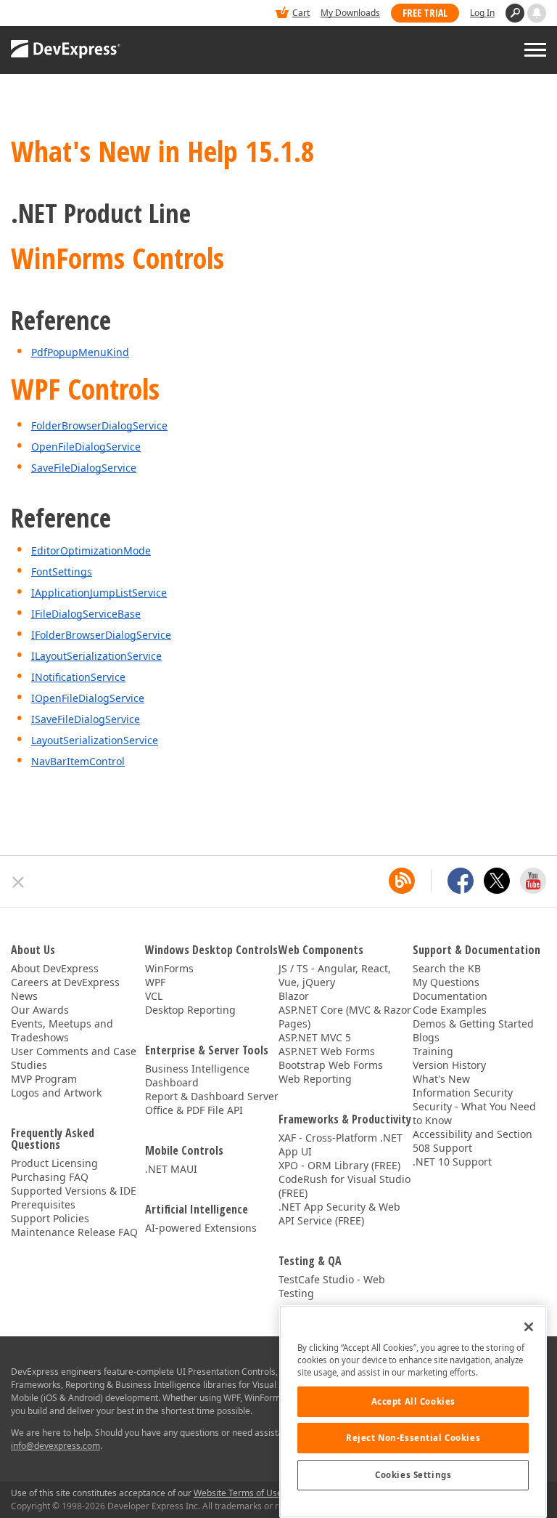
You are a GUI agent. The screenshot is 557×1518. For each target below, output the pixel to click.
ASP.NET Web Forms (326, 1051)
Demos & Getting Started (473, 1023)
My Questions (446, 982)
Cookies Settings (413, 1474)
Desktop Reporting (190, 1010)
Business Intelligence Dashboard (197, 1075)
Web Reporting (315, 1079)
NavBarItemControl (78, 761)
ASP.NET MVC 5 (314, 1037)
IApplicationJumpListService (99, 592)
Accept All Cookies (413, 1401)
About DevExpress (55, 968)
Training (433, 1051)
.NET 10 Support (452, 1161)
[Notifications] (536, 13)
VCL (153, 996)
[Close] (529, 1327)
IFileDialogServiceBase (86, 614)
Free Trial (425, 13)
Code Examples (450, 1010)
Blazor (293, 996)
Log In (482, 13)
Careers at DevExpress (65, 982)
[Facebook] (460, 881)
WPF (155, 982)
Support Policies (50, 1218)
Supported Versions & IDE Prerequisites (73, 1197)
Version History (449, 1065)
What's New (441, 1079)
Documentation (450, 996)
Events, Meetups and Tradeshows (62, 1030)
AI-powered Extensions (201, 1228)
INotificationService (78, 677)
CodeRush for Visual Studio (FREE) (344, 1186)
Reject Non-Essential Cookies (413, 1437)
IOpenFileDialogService (87, 698)
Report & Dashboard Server (211, 1096)
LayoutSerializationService (94, 740)
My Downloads (350, 13)
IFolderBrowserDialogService (101, 635)
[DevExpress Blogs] (402, 881)
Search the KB (447, 968)
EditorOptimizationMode (91, 550)
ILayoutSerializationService (96, 656)
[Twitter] (497, 881)
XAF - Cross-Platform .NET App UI (340, 1144)
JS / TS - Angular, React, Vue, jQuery (334, 975)
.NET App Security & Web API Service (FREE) (339, 1213)
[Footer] (18, 882)
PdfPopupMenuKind (80, 352)
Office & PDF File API (194, 1110)
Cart (301, 13)
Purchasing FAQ (49, 1177)
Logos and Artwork (56, 1092)
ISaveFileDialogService (85, 719)
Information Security (463, 1092)
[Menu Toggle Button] (535, 50)
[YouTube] (533, 881)
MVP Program (44, 1079)
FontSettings (61, 571)
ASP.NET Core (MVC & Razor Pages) (344, 1016)
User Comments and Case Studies (73, 1058)
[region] (413, 1411)
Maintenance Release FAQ (74, 1232)
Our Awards (40, 1010)
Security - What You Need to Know (474, 1113)
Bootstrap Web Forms (330, 1065)
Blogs (426, 1037)
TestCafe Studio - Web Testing (331, 1286)
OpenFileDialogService (86, 446)
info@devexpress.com (55, 1446)
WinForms (169, 968)
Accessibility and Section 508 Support (472, 1141)
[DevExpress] (55, 14)
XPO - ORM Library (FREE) (339, 1165)
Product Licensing (54, 1163)
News (24, 996)
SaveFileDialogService (83, 468)
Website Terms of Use (238, 1493)
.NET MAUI (171, 1169)
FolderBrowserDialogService (99, 425)
